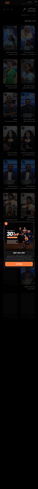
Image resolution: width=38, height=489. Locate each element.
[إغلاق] (6, 223)
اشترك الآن (19, 264)
